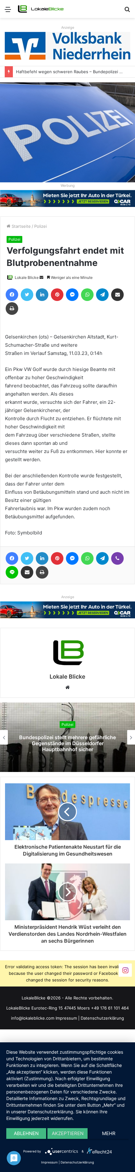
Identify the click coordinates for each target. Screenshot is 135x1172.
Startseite (20, 226)
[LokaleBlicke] (41, 9)
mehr (109, 1133)
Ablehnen (26, 1133)
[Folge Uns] (125, 970)
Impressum (66, 1018)
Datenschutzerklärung (102, 1018)
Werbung (68, 185)
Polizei (40, 226)
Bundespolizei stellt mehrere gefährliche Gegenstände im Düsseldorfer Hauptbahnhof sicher (67, 743)
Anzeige (67, 27)
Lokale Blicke (27, 277)
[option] (67, 737)
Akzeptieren (68, 1133)
